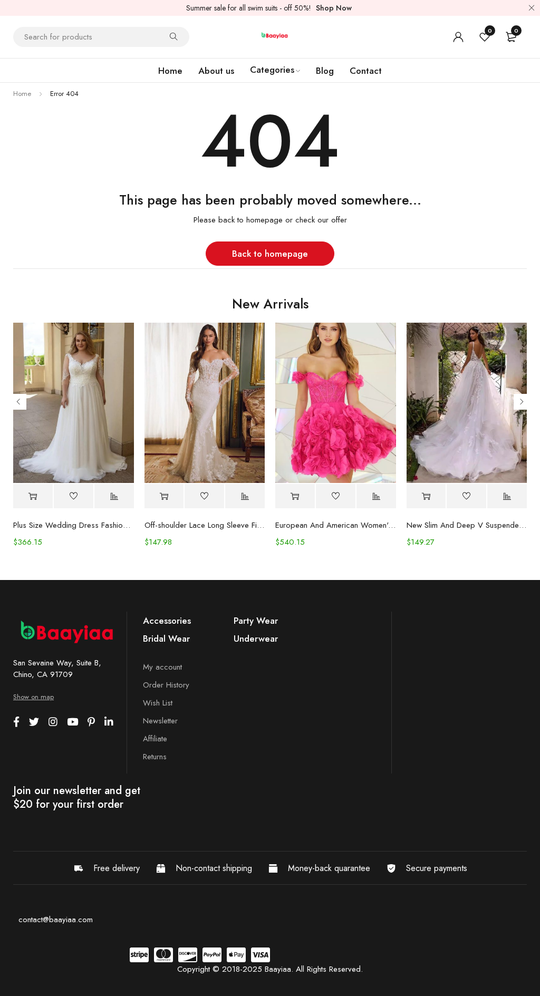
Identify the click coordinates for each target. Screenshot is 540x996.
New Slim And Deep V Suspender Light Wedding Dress (467, 525)
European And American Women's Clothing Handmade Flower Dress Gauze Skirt (335, 525)
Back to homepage (270, 253)
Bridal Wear (166, 638)
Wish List (157, 703)
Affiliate (155, 738)
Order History (166, 685)
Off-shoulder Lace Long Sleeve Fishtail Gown (204, 525)
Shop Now (334, 8)
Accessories (167, 620)
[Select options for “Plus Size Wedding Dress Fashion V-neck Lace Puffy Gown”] (33, 496)
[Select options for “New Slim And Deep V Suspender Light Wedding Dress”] (426, 496)
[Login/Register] (458, 37)
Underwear (256, 638)
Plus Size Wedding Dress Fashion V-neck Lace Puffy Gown (73, 525)
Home (22, 94)
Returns (155, 756)
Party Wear (256, 620)
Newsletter (160, 721)
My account (162, 667)
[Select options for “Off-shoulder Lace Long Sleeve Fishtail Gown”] (164, 496)
